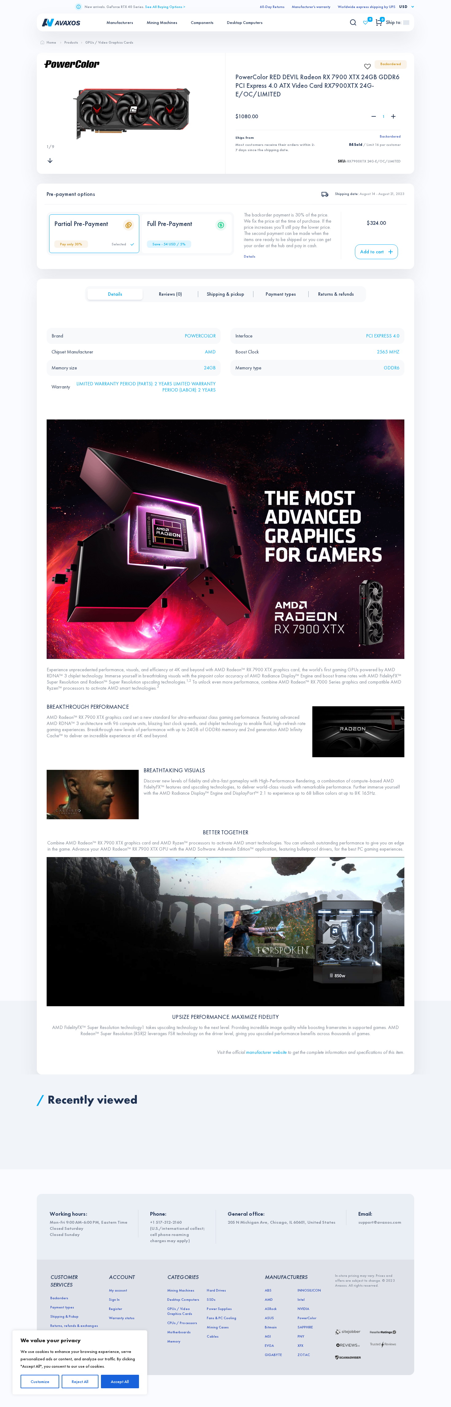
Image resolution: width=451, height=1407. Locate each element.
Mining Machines (162, 22)
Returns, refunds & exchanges (74, 1325)
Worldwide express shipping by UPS (366, 6)
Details (249, 256)
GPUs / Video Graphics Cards (179, 1311)
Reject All (80, 1381)
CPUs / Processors (182, 1322)
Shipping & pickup (225, 294)
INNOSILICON (309, 1290)
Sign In (114, 1299)
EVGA (269, 1345)
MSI (268, 1336)
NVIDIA (303, 1308)
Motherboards (178, 1332)
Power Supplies (219, 1308)
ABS (268, 1290)
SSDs (211, 1299)
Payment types (281, 294)
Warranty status (121, 1317)
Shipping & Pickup (64, 1316)
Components (202, 22)
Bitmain (271, 1327)
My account (118, 1290)
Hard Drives (216, 1290)
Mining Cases (217, 1327)
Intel (301, 1299)
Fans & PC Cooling (221, 1317)
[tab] (115, 294)
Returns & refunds (336, 294)
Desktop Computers (245, 22)
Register (115, 1308)
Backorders (59, 1298)
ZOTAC (304, 1354)
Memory (173, 1341)
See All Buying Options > (165, 6)
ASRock (270, 1308)
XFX (300, 1345)
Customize (40, 1381)
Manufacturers (119, 22)
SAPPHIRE (305, 1327)
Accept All (120, 1381)
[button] (365, 64)
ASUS (269, 1317)
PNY (301, 1336)
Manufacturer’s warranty (311, 6)
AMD (269, 1299)
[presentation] (50, 134)
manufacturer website (266, 1052)
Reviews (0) (170, 294)
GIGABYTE (273, 1354)
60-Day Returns (272, 6)
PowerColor (307, 1317)
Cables (212, 1336)
